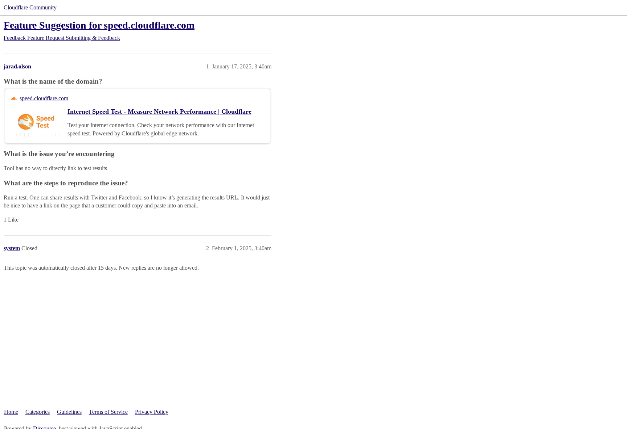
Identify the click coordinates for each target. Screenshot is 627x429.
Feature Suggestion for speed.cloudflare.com (99, 25)
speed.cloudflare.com (44, 98)
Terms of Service (108, 412)
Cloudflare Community (30, 7)
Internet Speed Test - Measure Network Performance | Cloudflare (159, 111)
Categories (37, 412)
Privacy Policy (151, 412)
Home (11, 412)
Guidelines (69, 412)
